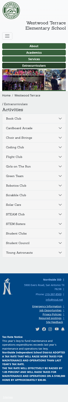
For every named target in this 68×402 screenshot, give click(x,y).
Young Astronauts (19, 252)
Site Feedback (54, 322)
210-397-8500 (53, 294)
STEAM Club (15, 214)
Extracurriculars (34, 66)
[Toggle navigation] (7, 36)
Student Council (18, 243)
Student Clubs (16, 233)
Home (6, 95)
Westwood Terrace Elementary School (45, 25)
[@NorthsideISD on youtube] (56, 329)
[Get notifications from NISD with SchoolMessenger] (63, 329)
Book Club (13, 118)
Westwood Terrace (27, 95)
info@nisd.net (54, 299)
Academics (34, 53)
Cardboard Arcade (19, 128)
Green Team (15, 176)
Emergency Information (46, 306)
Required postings (50, 318)
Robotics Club (16, 185)
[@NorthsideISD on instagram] (50, 329)
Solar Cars (13, 205)
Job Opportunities (50, 310)
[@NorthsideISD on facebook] (44, 329)
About (34, 46)
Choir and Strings (19, 137)
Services (34, 59)
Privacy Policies (52, 314)
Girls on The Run (18, 166)
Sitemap (8, 397)
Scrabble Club (16, 195)
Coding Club (15, 147)
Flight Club (14, 157)
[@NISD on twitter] (37, 329)
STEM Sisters (15, 224)
